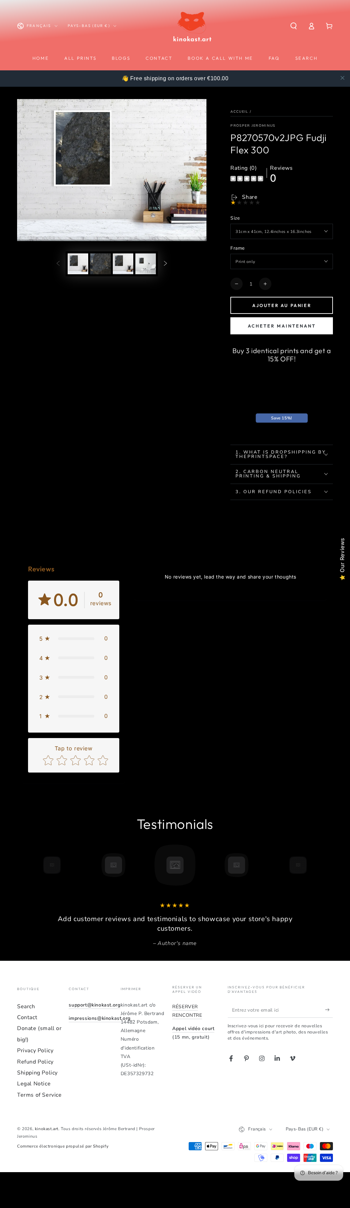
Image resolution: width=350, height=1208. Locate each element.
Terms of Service (39, 1095)
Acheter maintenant (282, 326)
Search (26, 1006)
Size (235, 218)
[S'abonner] (329, 1009)
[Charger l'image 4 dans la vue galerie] (145, 263)
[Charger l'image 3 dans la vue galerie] (123, 263)
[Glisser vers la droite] (165, 263)
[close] (342, 78)
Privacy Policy (35, 1050)
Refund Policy (35, 1062)
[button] (293, 25)
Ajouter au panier (281, 305)
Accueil (239, 111)
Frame (237, 248)
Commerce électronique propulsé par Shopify (62, 1146)
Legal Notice (34, 1083)
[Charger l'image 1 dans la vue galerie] (78, 263)
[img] (246, 179)
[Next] (313, 865)
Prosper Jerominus (252, 125)
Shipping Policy (37, 1073)
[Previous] (36, 865)
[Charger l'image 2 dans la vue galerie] (100, 263)
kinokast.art (46, 1128)
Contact (27, 1017)
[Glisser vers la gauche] (58, 263)
